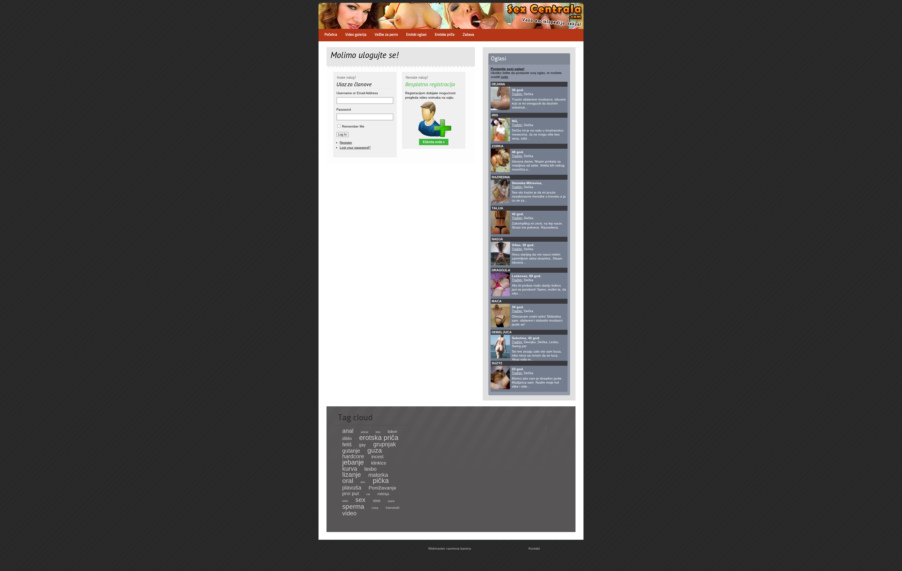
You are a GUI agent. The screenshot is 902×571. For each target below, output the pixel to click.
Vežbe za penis (386, 35)
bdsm (392, 431)
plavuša (351, 488)
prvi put (350, 493)
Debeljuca (502, 332)
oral (347, 480)
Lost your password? (355, 147)
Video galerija (355, 35)
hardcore (353, 456)
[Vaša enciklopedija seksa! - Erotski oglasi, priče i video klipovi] (451, 24)
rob (368, 494)
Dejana (498, 84)
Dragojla (501, 270)
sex (360, 499)
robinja (383, 494)
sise (376, 500)
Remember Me (353, 126)
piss (363, 482)
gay (362, 444)
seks (345, 501)
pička (381, 480)
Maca (497, 301)
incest (377, 456)
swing (375, 507)
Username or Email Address (357, 93)
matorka (378, 475)
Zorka (497, 146)
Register (346, 142)
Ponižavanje (382, 488)
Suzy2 (497, 363)
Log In (342, 134)
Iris (495, 115)
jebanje (353, 462)
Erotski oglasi (416, 35)
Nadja (497, 239)
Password (343, 109)
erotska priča (378, 437)
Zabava (468, 35)
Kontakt (534, 548)
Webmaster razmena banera (449, 548)
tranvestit (392, 507)
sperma (353, 506)
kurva (349, 468)
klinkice (378, 463)
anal (348, 430)
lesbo (370, 469)
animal (364, 432)
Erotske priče (445, 35)
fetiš (347, 444)
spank (391, 501)
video (349, 513)
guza (374, 450)
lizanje (351, 474)
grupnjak (384, 444)
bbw (378, 432)
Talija (497, 208)
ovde (504, 77)
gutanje (351, 451)
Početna (330, 35)
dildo (347, 438)
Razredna (501, 177)
